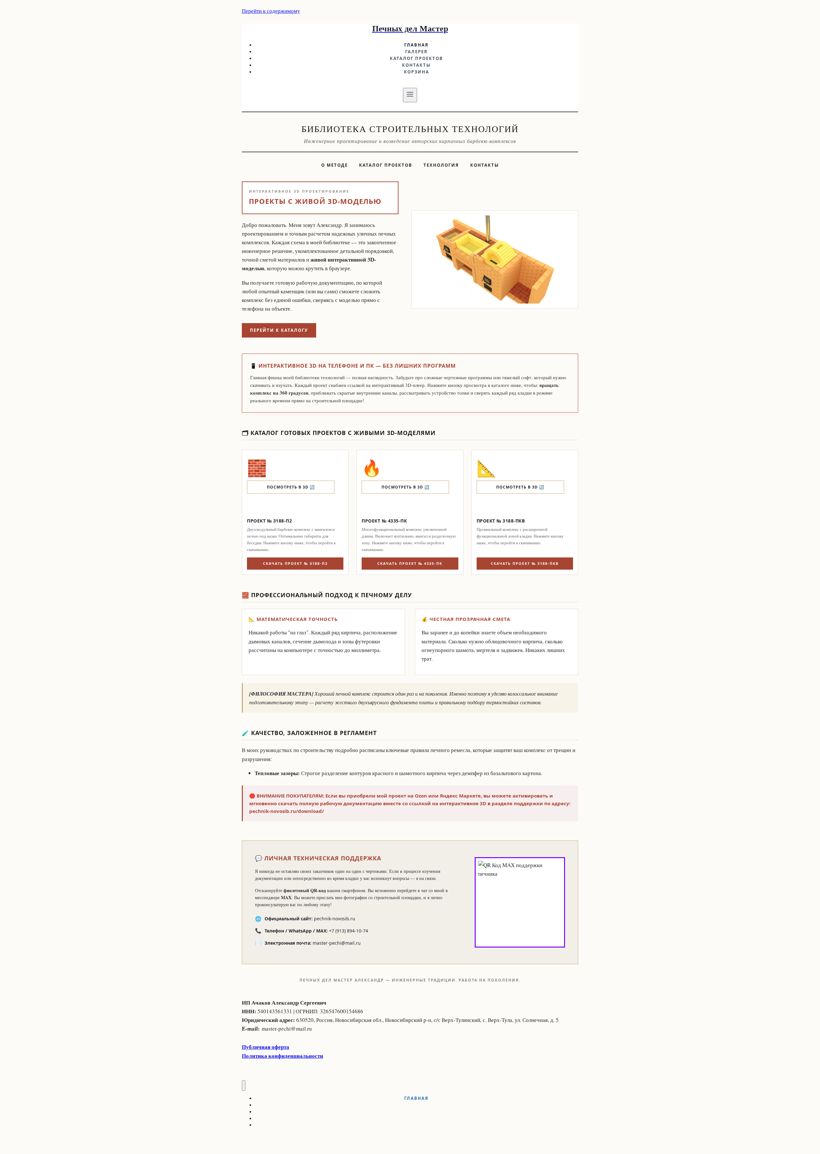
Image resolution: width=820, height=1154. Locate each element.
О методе (334, 165)
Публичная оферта (265, 1047)
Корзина (416, 72)
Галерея (416, 51)
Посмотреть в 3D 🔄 (291, 487)
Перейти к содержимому (271, 10)
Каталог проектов (416, 58)
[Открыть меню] (410, 95)
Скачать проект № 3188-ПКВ (525, 563)
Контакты (416, 65)
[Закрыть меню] (243, 1085)
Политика (255, 1056)
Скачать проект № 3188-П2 (295, 563)
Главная (416, 45)
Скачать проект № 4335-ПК (409, 563)
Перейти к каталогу (279, 330)
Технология (441, 165)
